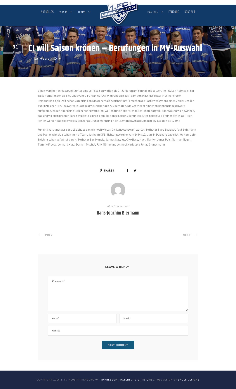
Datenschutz (130, 379)
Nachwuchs (41, 58)
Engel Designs (189, 379)
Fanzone (174, 12)
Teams (82, 12)
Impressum (109, 379)
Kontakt (190, 12)
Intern (147, 379)
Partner (153, 12)
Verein (63, 12)
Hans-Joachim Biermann (118, 213)
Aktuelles (47, 12)
